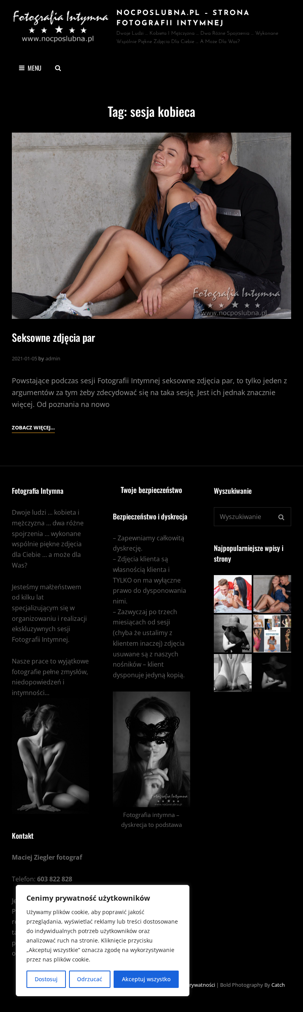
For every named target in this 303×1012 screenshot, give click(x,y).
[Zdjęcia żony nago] (233, 594)
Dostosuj (46, 979)
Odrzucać (89, 979)
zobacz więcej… (33, 428)
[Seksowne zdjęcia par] (151, 226)
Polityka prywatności (190, 984)
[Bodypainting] (272, 633)
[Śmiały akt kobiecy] (233, 633)
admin (52, 358)
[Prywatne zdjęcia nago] (233, 673)
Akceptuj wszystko (146, 979)
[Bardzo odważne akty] (272, 673)
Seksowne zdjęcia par (53, 337)
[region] (102, 940)
